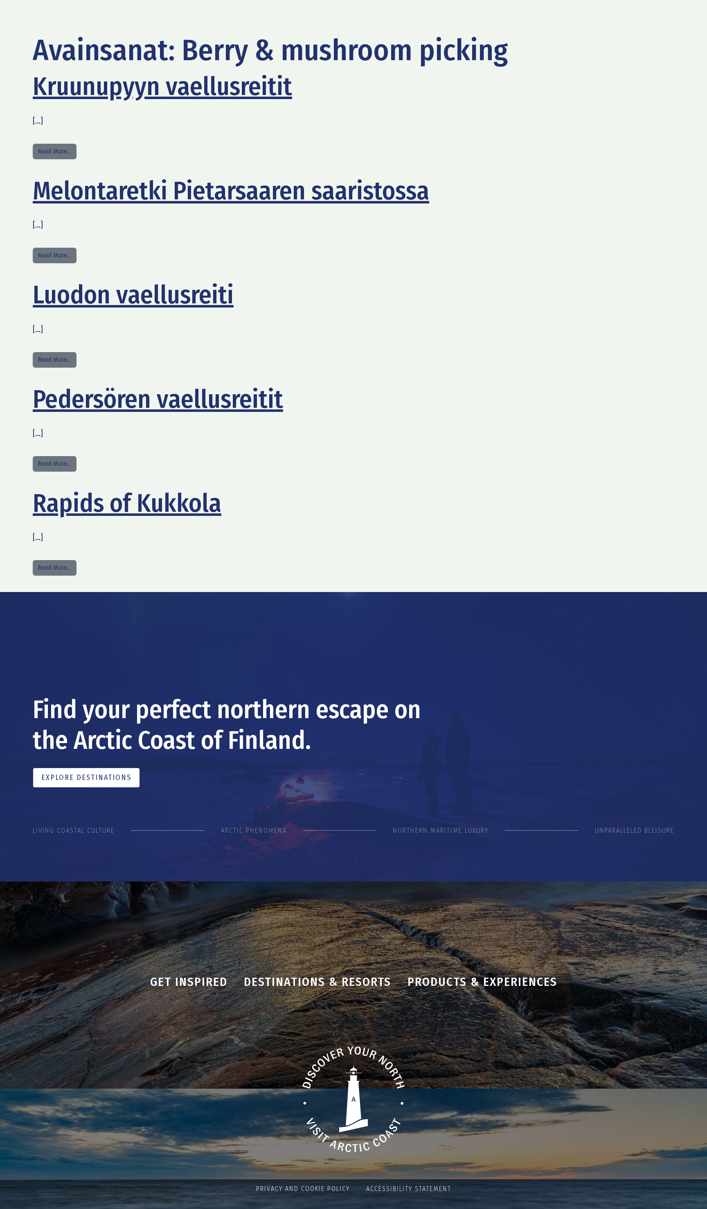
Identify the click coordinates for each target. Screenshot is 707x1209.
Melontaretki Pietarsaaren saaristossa (231, 191)
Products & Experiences (482, 981)
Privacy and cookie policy (303, 1189)
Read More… (57, 151)
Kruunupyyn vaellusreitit (162, 86)
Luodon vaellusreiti (133, 295)
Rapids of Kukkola (127, 503)
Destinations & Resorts (317, 981)
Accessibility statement (408, 1189)
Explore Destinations (86, 777)
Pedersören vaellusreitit (158, 399)
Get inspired (188, 981)
